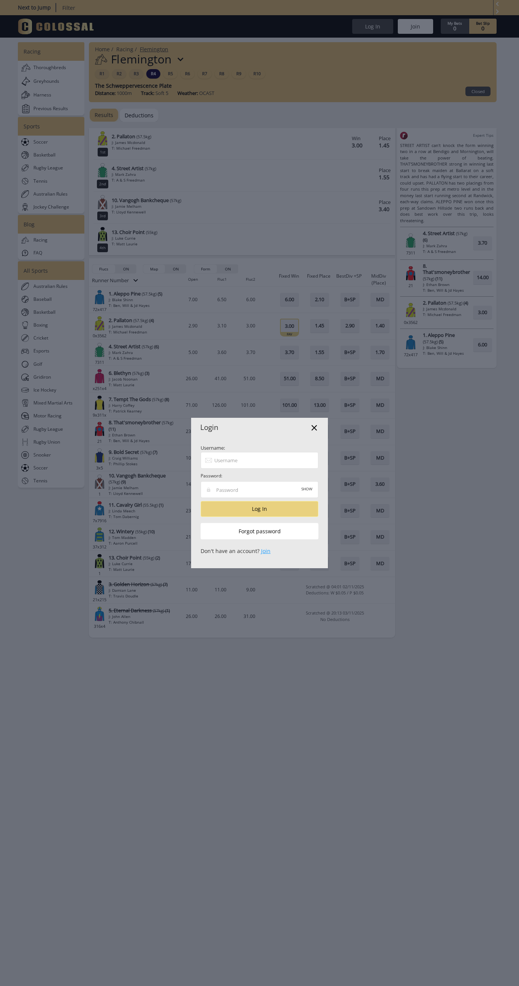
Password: (211, 475)
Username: (213, 448)
